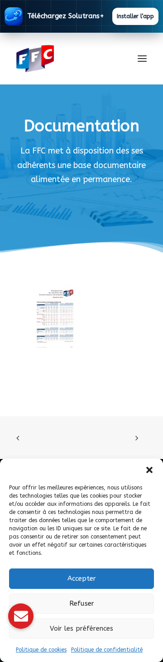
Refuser (81, 603)
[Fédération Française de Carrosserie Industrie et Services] (68, 58)
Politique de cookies (41, 650)
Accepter (81, 578)
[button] (149, 469)
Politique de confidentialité (107, 650)
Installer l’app (135, 16)
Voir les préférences (81, 628)
